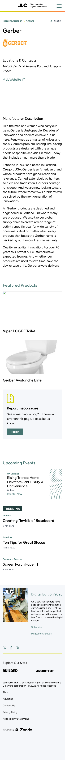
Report (15, 431)
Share (57, 21)
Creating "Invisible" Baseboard (28, 520)
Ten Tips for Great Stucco (24, 542)
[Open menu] (59, 5)
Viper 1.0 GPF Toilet (19, 331)
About (6, 692)
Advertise (8, 698)
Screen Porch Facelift (20, 564)
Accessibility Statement (16, 718)
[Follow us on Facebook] (11, 648)
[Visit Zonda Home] (18, 729)
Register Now (14, 494)
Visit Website (12, 79)
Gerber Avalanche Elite (22, 380)
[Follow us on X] (5, 648)
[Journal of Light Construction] (32, 5)
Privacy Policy (10, 712)
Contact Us (9, 705)
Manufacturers (12, 21)
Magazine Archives (41, 633)
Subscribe (36, 627)
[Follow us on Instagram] (17, 648)
